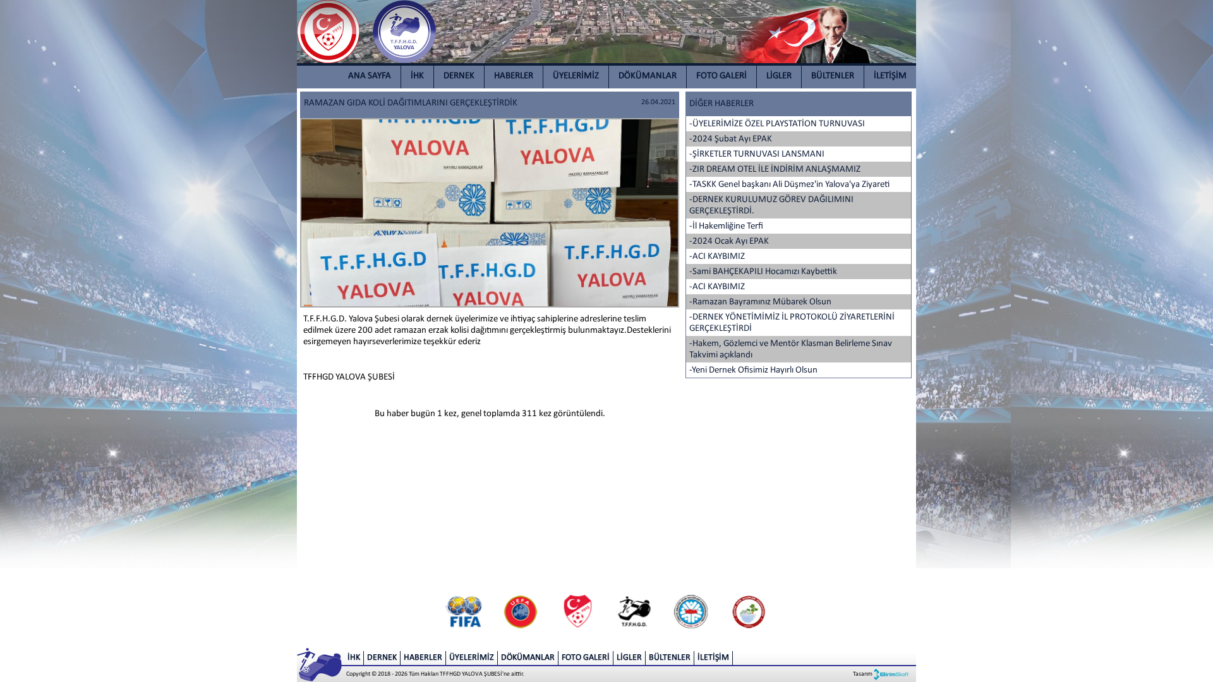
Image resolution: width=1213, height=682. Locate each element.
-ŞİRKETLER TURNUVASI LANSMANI (756, 154)
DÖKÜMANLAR (648, 76)
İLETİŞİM (890, 76)
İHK (417, 76)
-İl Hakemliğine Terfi (726, 226)
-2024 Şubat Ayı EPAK (730, 139)
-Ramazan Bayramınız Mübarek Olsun (760, 302)
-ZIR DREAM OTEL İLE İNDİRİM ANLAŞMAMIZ (774, 169)
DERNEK (459, 76)
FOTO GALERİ (721, 76)
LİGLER (779, 76)
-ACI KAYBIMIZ (717, 256)
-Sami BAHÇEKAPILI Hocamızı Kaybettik (763, 272)
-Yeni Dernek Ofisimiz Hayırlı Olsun (753, 370)
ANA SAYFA (369, 76)
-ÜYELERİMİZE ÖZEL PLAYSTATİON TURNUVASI (777, 124)
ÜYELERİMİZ (576, 76)
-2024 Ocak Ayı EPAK (729, 241)
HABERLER (513, 76)
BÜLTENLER (832, 76)
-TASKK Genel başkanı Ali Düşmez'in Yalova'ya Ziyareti (789, 184)
